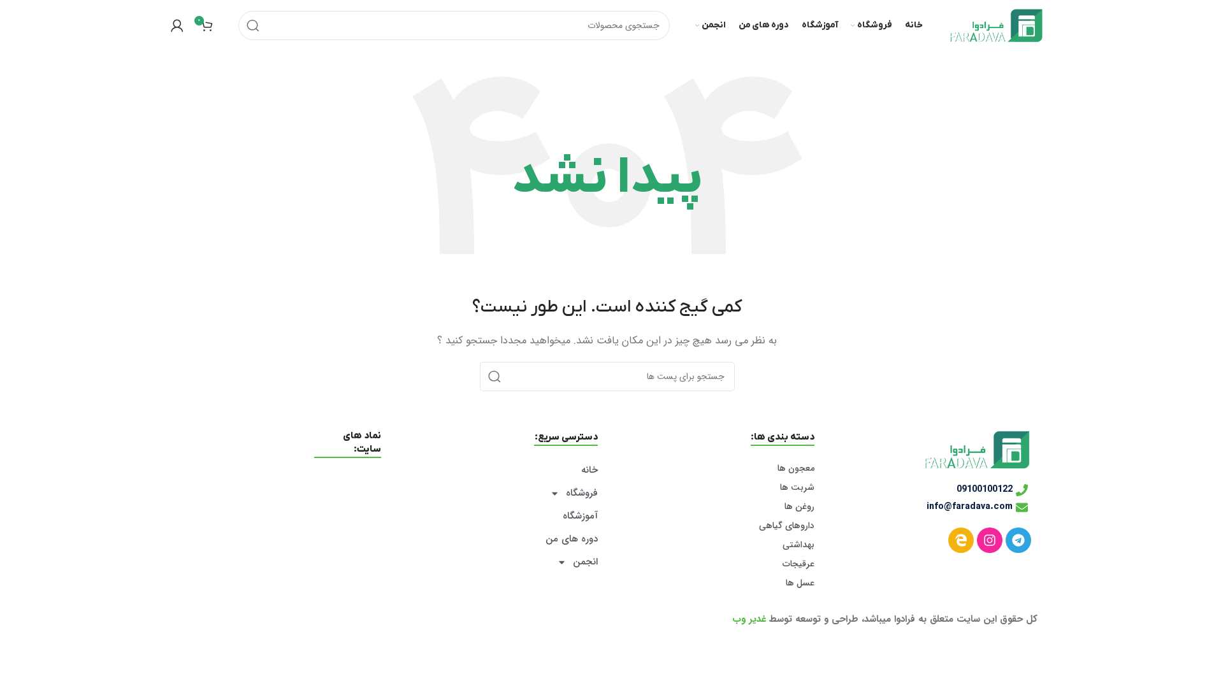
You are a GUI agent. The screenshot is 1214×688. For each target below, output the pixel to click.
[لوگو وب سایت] (996, 24)
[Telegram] (1018, 540)
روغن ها (799, 506)
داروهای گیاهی (786, 526)
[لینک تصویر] (977, 449)
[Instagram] (989, 540)
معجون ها (795, 468)
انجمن (585, 562)
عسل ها (800, 583)
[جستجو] (253, 25)
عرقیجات (798, 564)
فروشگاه (582, 493)
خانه (589, 470)
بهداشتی (798, 545)
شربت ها (797, 487)
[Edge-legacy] (961, 540)
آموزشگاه (580, 516)
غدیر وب (749, 619)
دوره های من (572, 539)
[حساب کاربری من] (177, 25)
